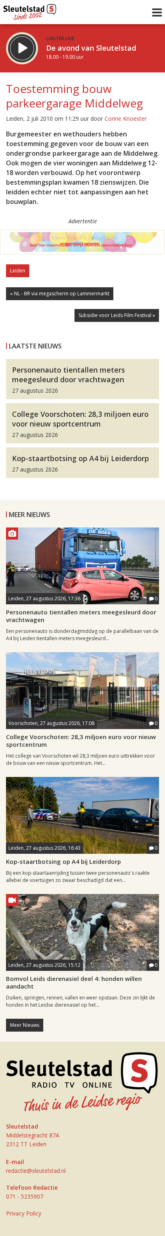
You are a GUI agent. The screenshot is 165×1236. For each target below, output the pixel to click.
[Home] (29, 10)
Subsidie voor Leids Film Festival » (116, 315)
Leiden (17, 270)
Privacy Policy (23, 1213)
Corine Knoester (126, 118)
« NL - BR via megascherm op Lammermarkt (59, 293)
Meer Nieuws (24, 1025)
